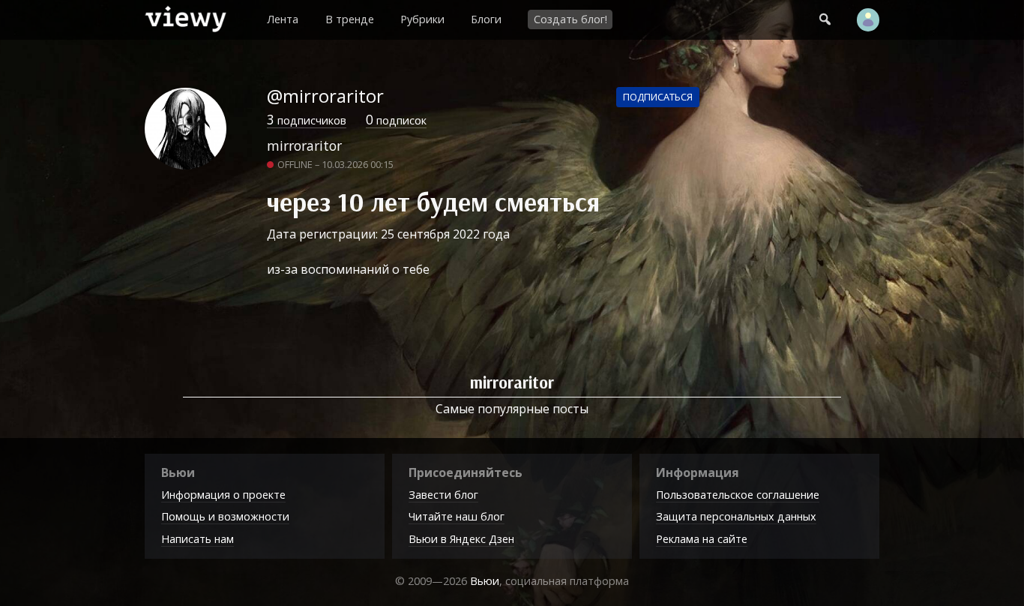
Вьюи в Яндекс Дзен (461, 539)
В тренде (349, 19)
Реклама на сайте (701, 539)
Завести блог (443, 495)
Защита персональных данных (736, 516)
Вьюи (484, 581)
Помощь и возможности (225, 516)
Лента (282, 19)
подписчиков (306, 120)
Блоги (486, 19)
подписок (396, 120)
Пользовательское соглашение (737, 495)
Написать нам (197, 539)
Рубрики (422, 19)
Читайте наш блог (457, 516)
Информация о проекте (223, 495)
